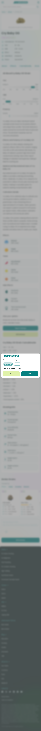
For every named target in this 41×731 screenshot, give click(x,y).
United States (8, 364)
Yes (30, 374)
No (11, 374)
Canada (17, 364)
